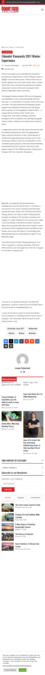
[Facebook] (6, 341)
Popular (21, 497)
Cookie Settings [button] (10, 670)
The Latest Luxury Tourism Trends (27, 505)
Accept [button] (22, 670)
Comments (35, 497)
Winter (33, 333)
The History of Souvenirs (24, 534)
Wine (22, 333)
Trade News (19, 47)
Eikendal (33, 328)
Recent (8, 497)
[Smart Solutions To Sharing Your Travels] (8, 546)
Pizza (12, 333)
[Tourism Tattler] (10, 9)
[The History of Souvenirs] (8, 537)
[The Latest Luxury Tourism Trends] (8, 508)
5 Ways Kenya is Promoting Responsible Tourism (24, 2)
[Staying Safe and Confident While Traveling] (8, 517)
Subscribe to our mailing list (12, 479)
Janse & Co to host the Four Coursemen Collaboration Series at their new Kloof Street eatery (31, 445)
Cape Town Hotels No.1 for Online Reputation (33, 395)
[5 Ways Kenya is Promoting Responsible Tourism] (8, 527)
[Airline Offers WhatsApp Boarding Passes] (12, 416)
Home (5, 47)
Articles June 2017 (16, 328)
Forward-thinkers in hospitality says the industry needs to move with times (10, 401)
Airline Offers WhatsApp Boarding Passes (10, 425)
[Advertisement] (22, 30)
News (11, 47)
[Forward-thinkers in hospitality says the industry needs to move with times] (12, 388)
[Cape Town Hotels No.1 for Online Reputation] (33, 386)
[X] (11, 341)
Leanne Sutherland (12, 65)
